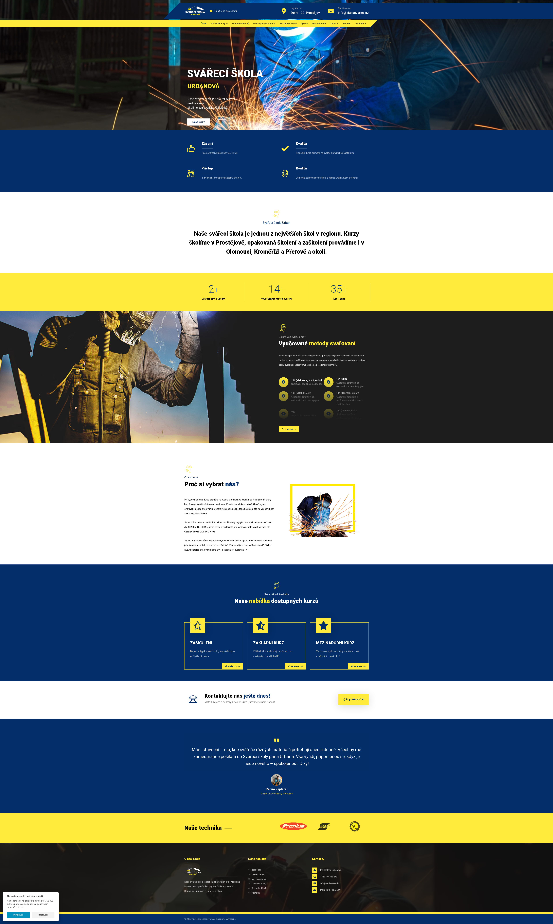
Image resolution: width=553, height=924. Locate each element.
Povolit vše (18, 915)
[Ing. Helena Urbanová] (195, 11)
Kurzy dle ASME (259, 888)
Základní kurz (258, 874)
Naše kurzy (198, 121)
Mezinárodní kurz (260, 879)
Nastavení (43, 915)
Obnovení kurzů (259, 883)
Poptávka (256, 893)
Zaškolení (256, 870)
